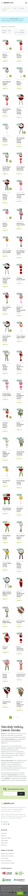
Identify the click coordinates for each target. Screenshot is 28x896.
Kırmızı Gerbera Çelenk (5, 55)
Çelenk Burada (6, 8)
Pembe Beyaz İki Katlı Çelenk (7, 394)
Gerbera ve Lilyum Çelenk (21, 224)
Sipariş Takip (4, 842)
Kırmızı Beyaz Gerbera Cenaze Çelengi (21, 140)
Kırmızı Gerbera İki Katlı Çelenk (20, 648)
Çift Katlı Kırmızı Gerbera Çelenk (5, 425)
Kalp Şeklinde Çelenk (7, 702)
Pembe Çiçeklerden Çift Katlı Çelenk (20, 396)
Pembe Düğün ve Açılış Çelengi (21, 196)
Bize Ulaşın (3, 845)
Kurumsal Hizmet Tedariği (7, 863)
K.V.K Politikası (4, 858)
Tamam (20, 893)
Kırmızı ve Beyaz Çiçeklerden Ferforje (20, 704)
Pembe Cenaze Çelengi (5, 676)
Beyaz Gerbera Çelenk (19, 83)
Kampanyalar (4, 840)
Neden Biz (3, 835)
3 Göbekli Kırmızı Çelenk (21, 278)
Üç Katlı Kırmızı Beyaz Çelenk (21, 675)
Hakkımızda (4, 833)
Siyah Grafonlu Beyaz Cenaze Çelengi (7, 593)
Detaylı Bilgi (13, 893)
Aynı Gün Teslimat (6, 52)
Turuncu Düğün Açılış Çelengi (7, 251)
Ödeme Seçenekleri (6, 838)
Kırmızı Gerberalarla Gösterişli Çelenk (20, 594)
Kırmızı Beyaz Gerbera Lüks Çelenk (21, 252)
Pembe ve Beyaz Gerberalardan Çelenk (21, 309)
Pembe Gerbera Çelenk (5, 225)
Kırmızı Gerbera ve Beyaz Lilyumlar (20, 367)
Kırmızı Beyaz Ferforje (21, 621)
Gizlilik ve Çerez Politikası (7, 856)
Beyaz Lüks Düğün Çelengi (7, 621)
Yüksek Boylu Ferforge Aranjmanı (20, 453)
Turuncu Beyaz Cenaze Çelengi (7, 564)
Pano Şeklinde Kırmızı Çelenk (7, 508)
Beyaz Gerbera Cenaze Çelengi (5, 367)
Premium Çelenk (5, 647)
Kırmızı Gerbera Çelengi (19, 55)
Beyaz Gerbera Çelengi (5, 139)
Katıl (21, 793)
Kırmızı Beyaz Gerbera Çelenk (7, 83)
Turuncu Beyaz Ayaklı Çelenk (21, 336)
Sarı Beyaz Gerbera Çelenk (20, 509)
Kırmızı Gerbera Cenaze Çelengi (19, 111)
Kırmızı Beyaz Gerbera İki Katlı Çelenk (7, 168)
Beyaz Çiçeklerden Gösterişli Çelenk (6, 454)
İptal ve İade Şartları (6, 860)
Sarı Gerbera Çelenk (6, 481)
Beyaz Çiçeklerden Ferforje (20, 424)
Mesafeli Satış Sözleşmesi (7, 853)
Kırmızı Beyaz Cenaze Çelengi (21, 482)
